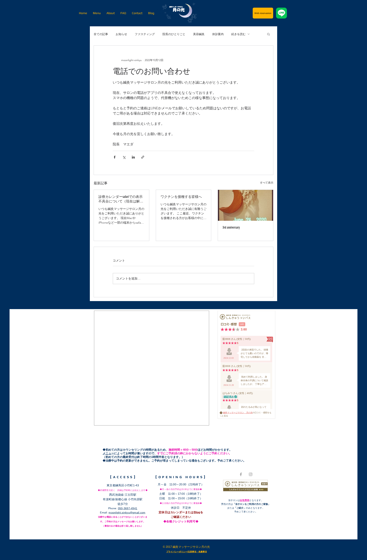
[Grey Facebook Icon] (241, 474)
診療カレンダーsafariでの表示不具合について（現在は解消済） (120, 199)
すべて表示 (266, 182)
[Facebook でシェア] (114, 157)
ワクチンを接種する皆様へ (181, 197)
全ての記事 (101, 34)
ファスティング (145, 34)
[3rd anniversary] (245, 205)
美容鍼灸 (199, 34)
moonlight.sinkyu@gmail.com (127, 512)
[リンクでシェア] (143, 157)
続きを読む (238, 34)
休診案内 (218, 34)
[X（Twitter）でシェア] (124, 157)
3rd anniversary (231, 227)
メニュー (108, 453)
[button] (268, 33)
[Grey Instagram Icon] (250, 474)
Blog (197, 512)
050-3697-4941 (127, 508)
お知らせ (121, 34)
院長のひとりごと (173, 34)
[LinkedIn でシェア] (133, 157)
